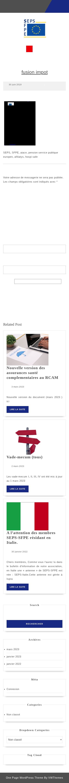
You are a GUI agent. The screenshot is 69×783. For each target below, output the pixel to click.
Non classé (13, 714)
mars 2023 (13, 649)
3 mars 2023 (18, 387)
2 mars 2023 (18, 466)
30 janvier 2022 (20, 552)
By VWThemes (53, 777)
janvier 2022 (14, 663)
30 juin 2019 (15, 85)
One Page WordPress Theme (24, 777)
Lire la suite (19, 410)
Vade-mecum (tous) (25, 457)
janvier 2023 (14, 656)
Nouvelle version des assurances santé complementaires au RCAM (32, 373)
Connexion (13, 689)
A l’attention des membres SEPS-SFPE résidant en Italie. (31, 538)
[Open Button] (29, 49)
